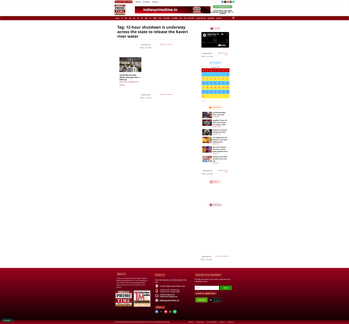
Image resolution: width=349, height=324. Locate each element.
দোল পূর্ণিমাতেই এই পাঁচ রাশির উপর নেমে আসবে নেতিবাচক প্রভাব (220, 140)
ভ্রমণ (180, 18)
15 (223, 83)
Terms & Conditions (211, 322)
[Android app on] (211, 300)
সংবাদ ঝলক (218, 18)
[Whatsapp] (233, 2)
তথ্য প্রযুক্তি (175, 18)
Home (117, 18)
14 (219, 83)
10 (203, 83)
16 (227, 83)
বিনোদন (160, 18)
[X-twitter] (225, 2)
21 (219, 87)
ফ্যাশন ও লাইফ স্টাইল (189, 18)
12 (211, 83)
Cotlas (168, 322)
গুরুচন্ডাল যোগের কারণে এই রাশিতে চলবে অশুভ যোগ (220, 159)
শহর (138, 18)
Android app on (217, 299)
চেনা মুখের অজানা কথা (201, 18)
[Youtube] (228, 2)
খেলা (150, 18)
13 (215, 83)
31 (203, 96)
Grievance (222, 322)
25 (207, 92)
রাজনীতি (155, 18)
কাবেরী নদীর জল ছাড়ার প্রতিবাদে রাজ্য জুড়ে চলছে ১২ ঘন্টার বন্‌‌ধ (129, 77)
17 (203, 87)
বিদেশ (126, 18)
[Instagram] (230, 2)
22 (223, 87)
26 (211, 92)
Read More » (122, 85)
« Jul (203, 101)
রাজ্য (130, 18)
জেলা (134, 18)
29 (223, 92)
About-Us (138, 2)
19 (211, 87)
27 (215, 92)
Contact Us (155, 2)
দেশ (122, 18)
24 (203, 92)
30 (227, 92)
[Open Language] (11, 320)
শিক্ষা (142, 18)
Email (196, 285)
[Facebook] (222, 2)
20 (215, 87)
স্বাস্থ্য (146, 18)
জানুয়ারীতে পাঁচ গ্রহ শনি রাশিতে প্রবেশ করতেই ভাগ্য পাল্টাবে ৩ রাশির (220, 123)
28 (219, 92)
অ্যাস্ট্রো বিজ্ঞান (210, 18)
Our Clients (146, 2)
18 (207, 87)
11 (207, 83)
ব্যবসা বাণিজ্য (167, 18)
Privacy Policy (200, 322)
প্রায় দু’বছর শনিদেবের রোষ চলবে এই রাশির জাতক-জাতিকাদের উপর (220, 149)
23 (227, 87)
